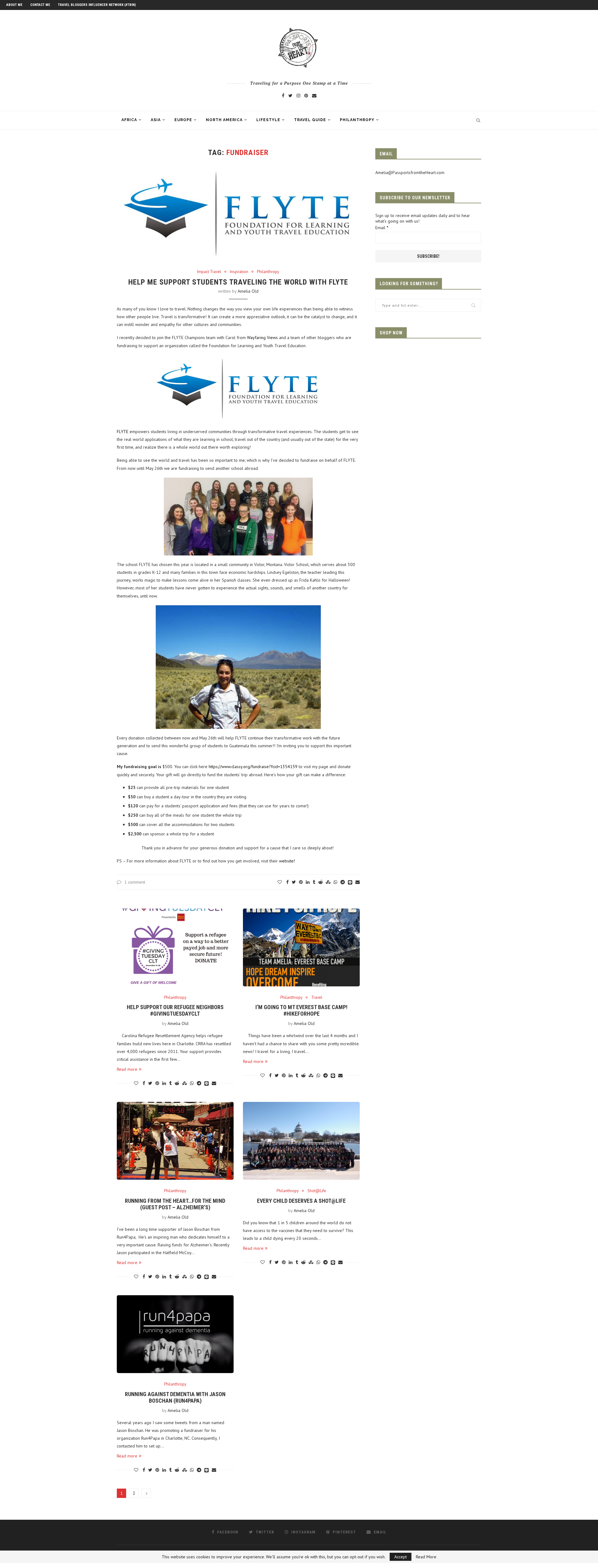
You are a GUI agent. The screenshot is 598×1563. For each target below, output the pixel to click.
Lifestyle (268, 120)
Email (381, 227)
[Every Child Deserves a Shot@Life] (301, 1141)
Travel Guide (310, 120)
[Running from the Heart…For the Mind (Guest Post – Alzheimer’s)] (175, 1141)
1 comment (134, 882)
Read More (426, 1557)
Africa (129, 120)
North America (224, 120)
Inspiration (239, 271)
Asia (156, 120)
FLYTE (122, 431)
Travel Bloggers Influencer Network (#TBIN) (97, 5)
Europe (183, 120)
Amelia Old (248, 291)
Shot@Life (316, 1190)
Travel (316, 997)
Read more (127, 1069)
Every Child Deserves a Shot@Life (301, 1200)
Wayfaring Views (262, 337)
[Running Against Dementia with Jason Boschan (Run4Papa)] (175, 1334)
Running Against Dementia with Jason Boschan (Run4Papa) (175, 1397)
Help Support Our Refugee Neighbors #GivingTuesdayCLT (175, 1010)
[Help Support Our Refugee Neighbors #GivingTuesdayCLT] (175, 947)
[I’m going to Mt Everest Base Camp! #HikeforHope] (301, 947)
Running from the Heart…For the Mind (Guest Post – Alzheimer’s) (175, 1204)
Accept (400, 1557)
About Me (14, 5)
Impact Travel (209, 271)
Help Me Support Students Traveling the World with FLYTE (238, 282)
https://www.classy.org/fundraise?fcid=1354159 (253, 766)
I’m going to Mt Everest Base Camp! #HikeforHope (301, 1010)
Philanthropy (357, 120)
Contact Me (40, 5)
